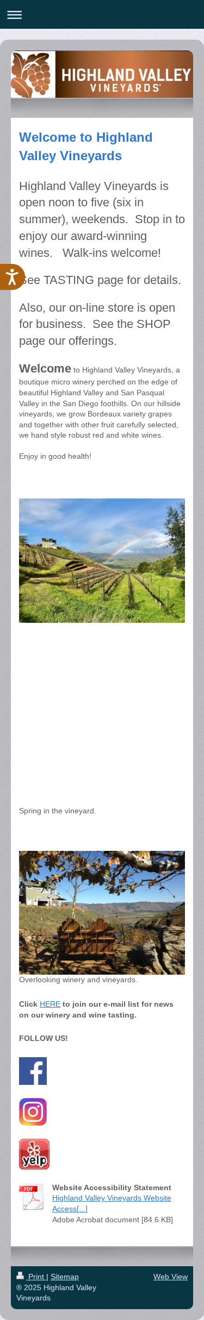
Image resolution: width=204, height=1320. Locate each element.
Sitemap (65, 1276)
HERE (50, 1004)
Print (36, 1276)
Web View (170, 1276)
